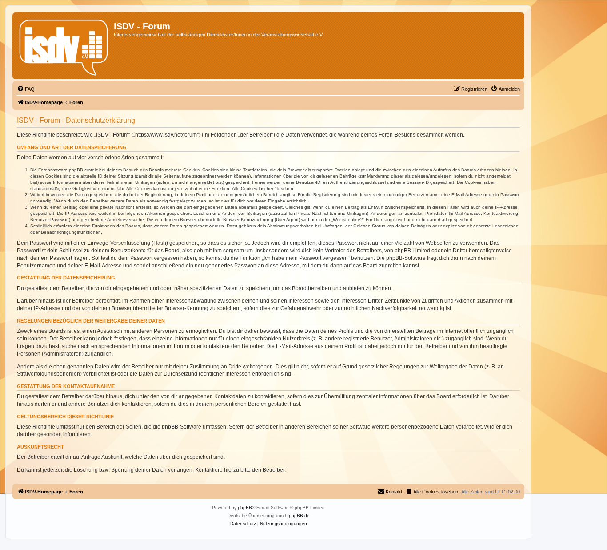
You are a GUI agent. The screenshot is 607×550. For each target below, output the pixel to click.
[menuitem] (26, 89)
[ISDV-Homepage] (64, 46)
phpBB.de (299, 515)
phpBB (245, 507)
